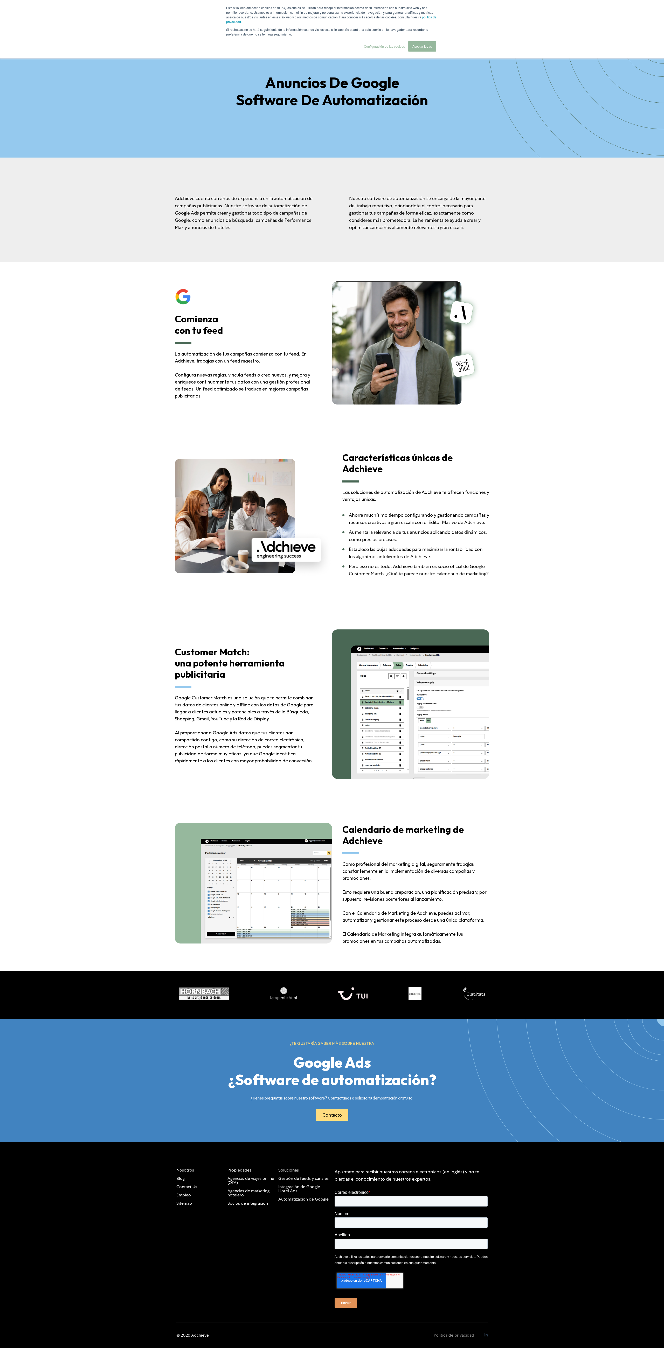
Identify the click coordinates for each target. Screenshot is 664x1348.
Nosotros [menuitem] (185, 1170)
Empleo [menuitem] (183, 1195)
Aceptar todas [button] (422, 46)
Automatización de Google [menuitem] (303, 1199)
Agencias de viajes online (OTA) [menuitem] (250, 1180)
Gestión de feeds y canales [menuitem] (303, 1178)
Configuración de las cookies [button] (384, 46)
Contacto (332, 1115)
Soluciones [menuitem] (288, 1170)
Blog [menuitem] (180, 1178)
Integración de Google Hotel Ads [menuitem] (299, 1189)
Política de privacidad (454, 1335)
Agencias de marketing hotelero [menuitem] (248, 1193)
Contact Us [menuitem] (186, 1186)
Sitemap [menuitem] (184, 1203)
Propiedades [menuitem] (239, 1170)
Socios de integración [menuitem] (247, 1203)
